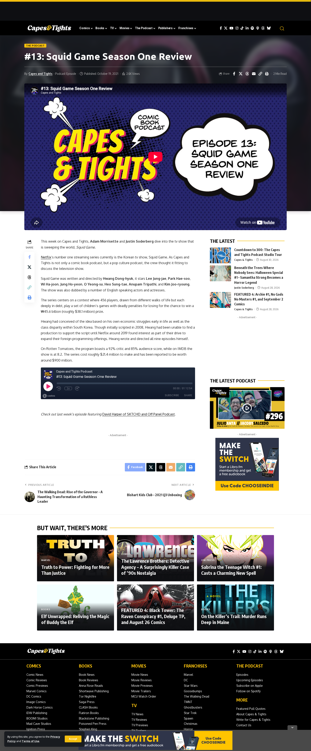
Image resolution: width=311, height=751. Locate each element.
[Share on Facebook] (234, 73)
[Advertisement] (155, 9)
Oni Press (208, 560)
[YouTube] (231, 28)
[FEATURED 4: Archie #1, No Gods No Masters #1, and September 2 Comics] (220, 300)
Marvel (46, 560)
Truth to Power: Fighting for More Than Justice (75, 570)
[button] (73, 739)
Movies (138, 665)
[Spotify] (252, 28)
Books (45, 609)
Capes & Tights (243, 260)
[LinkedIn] (247, 28)
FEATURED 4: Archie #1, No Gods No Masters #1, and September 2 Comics (258, 299)
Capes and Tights (40, 73)
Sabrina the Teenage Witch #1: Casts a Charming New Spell (231, 570)
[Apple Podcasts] (257, 28)
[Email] (254, 73)
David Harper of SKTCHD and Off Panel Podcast (138, 414)
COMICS (33, 665)
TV (134, 705)
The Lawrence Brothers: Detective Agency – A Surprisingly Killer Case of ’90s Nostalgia (155, 567)
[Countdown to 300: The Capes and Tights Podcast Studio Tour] (220, 255)
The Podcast (35, 45)
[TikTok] (242, 28)
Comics (126, 554)
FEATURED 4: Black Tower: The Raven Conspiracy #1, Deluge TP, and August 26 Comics (153, 616)
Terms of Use (30, 741)
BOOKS (85, 665)
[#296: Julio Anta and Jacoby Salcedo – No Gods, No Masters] (247, 408)
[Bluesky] (269, 28)
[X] (225, 28)
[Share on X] (241, 73)
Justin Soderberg (244, 287)
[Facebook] (221, 28)
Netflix (46, 257)
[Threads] (263, 28)
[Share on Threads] (247, 73)
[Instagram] (236, 28)
